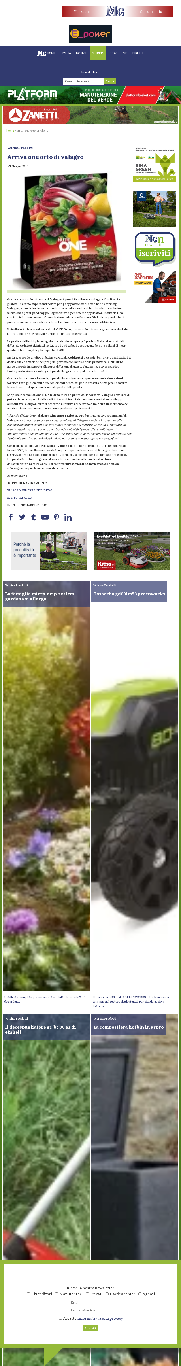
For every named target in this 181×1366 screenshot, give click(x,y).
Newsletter (89, 72)
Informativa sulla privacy (100, 1318)
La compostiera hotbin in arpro (128, 1027)
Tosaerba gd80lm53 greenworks (129, 593)
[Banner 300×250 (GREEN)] (154, 180)
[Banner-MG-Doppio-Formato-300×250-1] (154, 225)
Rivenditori (41, 1293)
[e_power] (90, 42)
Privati (96, 1293)
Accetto (92, 1318)
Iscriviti (90, 1328)
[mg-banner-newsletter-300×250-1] (154, 265)
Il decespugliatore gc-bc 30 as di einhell (40, 1029)
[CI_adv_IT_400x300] (154, 301)
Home (10, 130)
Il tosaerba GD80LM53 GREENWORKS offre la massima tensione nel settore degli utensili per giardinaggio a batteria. (131, 1001)
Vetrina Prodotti (20, 148)
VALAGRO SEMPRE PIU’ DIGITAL (30, 490)
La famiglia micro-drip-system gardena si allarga (39, 596)
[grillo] (132, 569)
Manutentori (71, 1293)
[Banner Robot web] (49, 569)
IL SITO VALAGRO (19, 497)
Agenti (149, 1293)
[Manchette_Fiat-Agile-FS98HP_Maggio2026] (27, 19)
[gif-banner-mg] (90, 123)
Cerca (110, 81)
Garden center (122, 1293)
